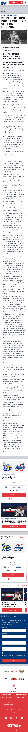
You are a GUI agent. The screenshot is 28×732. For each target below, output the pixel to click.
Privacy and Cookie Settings (14, 714)
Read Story (15, 526)
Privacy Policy (14, 709)
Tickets (15, 495)
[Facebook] (6, 718)
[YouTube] (22, 718)
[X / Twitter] (17, 718)
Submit (14, 661)
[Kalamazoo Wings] (4, 2)
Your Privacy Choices (14, 712)
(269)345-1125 (5, 702)
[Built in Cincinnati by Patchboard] (14, 725)
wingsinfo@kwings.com (8, 704)
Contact (7, 709)
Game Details (15, 499)
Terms (21, 709)
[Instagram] (11, 718)
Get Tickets (15, 2)
